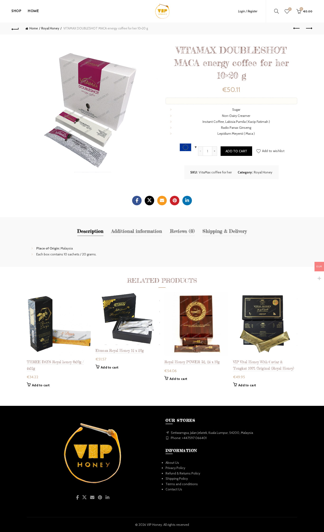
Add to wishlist (273, 151)
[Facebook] (137, 200)
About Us (172, 462)
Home (33, 28)
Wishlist (290, 9)
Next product (309, 28)
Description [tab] (90, 231)
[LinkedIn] (187, 200)
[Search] (276, 11)
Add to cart (236, 151)
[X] (149, 200)
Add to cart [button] (41, 385)
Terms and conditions (182, 484)
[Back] (15, 28)
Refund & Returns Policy (183, 473)
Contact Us (174, 489)
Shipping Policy (177, 478)
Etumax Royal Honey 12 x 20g (120, 350)
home (33, 11)
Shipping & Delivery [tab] (225, 231)
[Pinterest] (174, 200)
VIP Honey (154, 524)
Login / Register (247, 11)
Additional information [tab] (136, 231)
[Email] (162, 200)
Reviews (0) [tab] (182, 231)
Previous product (297, 28)
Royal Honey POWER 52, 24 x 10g (192, 362)
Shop (16, 11)
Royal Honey (50, 28)
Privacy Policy (175, 468)
